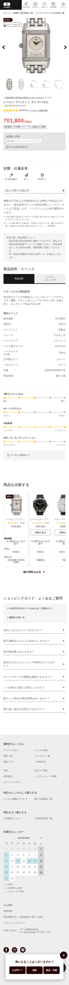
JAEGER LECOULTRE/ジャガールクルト (25, 98)
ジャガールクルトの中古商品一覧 (50, 13)
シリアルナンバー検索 (46, 776)
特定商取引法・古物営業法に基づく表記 (23, 917)
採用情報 (7, 911)
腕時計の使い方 (17, 617)
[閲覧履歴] (53, 5)
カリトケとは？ (11, 750)
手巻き (62, 329)
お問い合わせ (10, 930)
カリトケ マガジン (12, 782)
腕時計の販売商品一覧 (23, 13)
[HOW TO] (35, 5)
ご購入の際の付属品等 (16, 190)
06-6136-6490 (30, 932)
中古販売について (12, 818)
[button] (9, 84)
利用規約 (7, 776)
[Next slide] (65, 47)
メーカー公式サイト (20, 455)
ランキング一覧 (42, 756)
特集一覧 (7, 756)
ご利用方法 (40, 761)
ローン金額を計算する (19, 147)
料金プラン (9, 761)
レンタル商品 (41, 750)
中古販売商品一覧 (43, 818)
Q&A (5, 770)
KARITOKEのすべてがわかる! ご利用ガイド (31, 608)
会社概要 (7, 905)
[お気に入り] (44, 5)
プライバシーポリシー (14, 923)
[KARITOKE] (26, 5)
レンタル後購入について (15, 799)
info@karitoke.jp (31, 929)
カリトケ (7, 13)
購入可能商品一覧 (43, 799)
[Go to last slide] (4, 47)
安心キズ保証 (41, 770)
